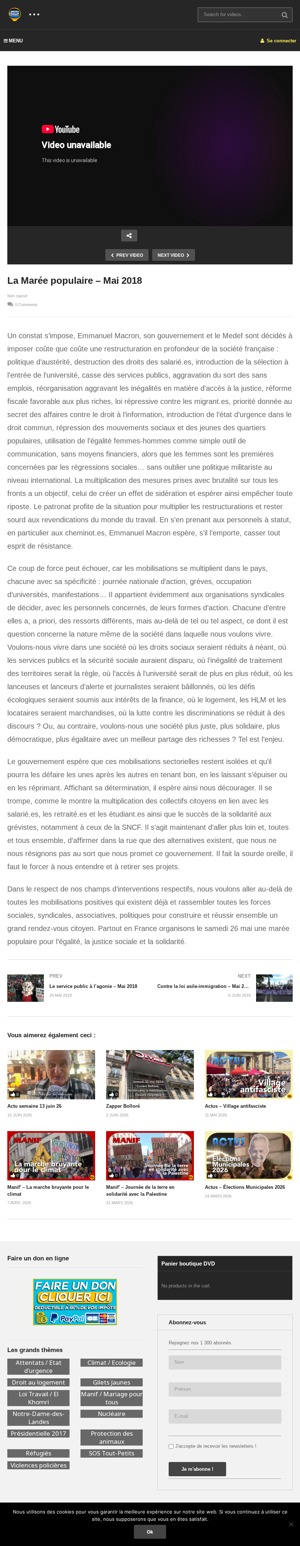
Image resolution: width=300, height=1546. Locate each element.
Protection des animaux (112, 1437)
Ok (150, 1532)
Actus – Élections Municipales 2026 (245, 1187)
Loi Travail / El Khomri (39, 1398)
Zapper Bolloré (123, 1106)
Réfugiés (38, 1453)
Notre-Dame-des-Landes (38, 1418)
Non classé (17, 296)
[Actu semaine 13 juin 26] (51, 1074)
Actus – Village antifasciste (235, 1106)
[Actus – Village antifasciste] (249, 1074)
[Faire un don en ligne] (75, 1302)
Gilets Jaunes (111, 1382)
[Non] (291, 1524)
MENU (16, 40)
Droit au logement (38, 1382)
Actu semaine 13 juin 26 (34, 1106)
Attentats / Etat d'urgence (38, 1367)
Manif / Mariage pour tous (112, 1398)
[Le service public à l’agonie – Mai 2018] (75, 988)
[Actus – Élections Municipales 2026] (249, 1155)
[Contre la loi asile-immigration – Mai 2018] (225, 988)
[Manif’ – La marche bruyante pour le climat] (51, 1155)
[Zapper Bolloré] (150, 1074)
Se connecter (280, 40)
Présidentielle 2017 (38, 1433)
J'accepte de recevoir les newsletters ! (215, 1446)
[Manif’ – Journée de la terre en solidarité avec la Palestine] (150, 1155)
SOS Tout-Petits (111, 1453)
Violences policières (39, 1465)
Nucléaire (111, 1414)
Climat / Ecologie (111, 1363)
